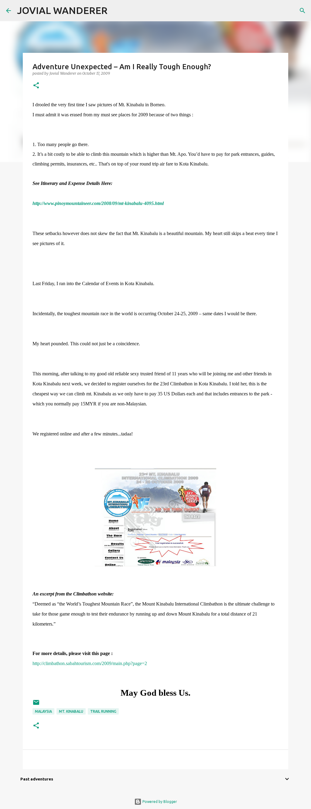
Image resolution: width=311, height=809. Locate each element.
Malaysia (43, 711)
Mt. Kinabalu (71, 711)
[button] (36, 86)
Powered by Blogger (159, 802)
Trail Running (103, 711)
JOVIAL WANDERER (62, 10)
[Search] (116, 10)
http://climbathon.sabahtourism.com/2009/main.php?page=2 (89, 663)
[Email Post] (36, 705)
